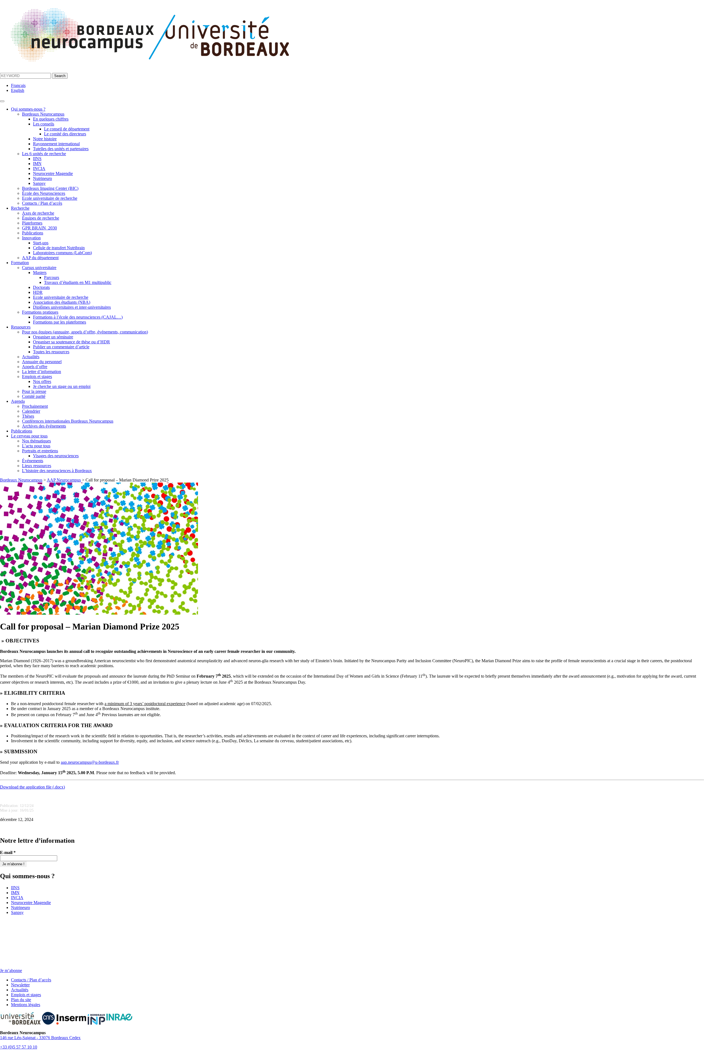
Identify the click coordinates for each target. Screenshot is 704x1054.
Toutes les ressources (51, 351)
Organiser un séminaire (53, 337)
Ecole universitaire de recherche (49, 198)
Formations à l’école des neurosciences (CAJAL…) (78, 317)
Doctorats (41, 287)
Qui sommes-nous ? (28, 109)
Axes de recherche (38, 213)
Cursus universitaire (39, 267)
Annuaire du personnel (42, 361)
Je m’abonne (11, 970)
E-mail (8, 852)
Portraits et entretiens (40, 450)
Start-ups (40, 242)
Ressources (21, 327)
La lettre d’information (41, 371)
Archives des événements (44, 426)
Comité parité (33, 396)
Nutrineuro (42, 178)
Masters (39, 272)
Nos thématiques (36, 441)
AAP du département (40, 257)
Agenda (18, 401)
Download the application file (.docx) (32, 787)
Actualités (30, 356)
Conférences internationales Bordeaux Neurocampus (67, 421)
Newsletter (20, 984)
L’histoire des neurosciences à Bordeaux (57, 470)
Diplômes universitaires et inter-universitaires (72, 307)
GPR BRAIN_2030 (39, 228)
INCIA (39, 168)
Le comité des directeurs (65, 134)
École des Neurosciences (43, 193)
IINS (37, 158)
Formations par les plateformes (59, 322)
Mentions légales (25, 1004)
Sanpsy (39, 183)
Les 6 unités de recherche (44, 153)
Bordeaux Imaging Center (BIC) (50, 188)
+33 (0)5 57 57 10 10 (18, 1047)
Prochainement (35, 406)
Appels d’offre (34, 366)
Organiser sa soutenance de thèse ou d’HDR (71, 342)
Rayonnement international (56, 143)
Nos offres (42, 381)
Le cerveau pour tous (29, 436)
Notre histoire (45, 138)
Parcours (51, 277)
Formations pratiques (40, 312)
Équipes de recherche (40, 218)
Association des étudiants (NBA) (61, 302)
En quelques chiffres (50, 119)
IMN (37, 163)
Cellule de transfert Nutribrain (59, 247)
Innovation (31, 238)
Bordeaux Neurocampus (43, 114)
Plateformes (32, 223)
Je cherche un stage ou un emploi (61, 386)
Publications (32, 233)
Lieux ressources (36, 465)
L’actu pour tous (36, 445)
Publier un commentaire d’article (61, 346)
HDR (38, 292)
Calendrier (31, 411)
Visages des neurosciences (56, 455)
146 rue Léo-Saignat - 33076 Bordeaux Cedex (40, 1037)
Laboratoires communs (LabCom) (62, 252)
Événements (32, 460)
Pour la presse (34, 391)
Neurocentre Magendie (53, 173)
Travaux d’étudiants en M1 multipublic (77, 282)
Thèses (28, 416)
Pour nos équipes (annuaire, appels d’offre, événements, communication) (85, 332)
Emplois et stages (37, 376)
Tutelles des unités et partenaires (61, 148)
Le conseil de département (66, 129)
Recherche (20, 208)
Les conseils (43, 124)
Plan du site (21, 999)
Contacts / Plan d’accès (42, 203)
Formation (20, 262)
